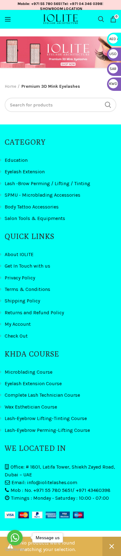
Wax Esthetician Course (31, 407)
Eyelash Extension (25, 172)
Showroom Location (61, 9)
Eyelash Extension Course (33, 383)
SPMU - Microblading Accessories (42, 195)
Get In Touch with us (27, 266)
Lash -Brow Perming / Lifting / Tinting (47, 183)
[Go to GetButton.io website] (15, 550)
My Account (18, 324)
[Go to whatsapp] (15, 537)
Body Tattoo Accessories (32, 207)
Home (10, 86)
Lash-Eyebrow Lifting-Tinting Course (46, 418)
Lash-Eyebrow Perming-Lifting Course (47, 430)
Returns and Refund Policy (34, 312)
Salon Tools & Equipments (35, 218)
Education (16, 160)
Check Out (16, 336)
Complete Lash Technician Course (42, 395)
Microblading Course (28, 372)
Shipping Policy (22, 301)
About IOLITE (19, 254)
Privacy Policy (20, 278)
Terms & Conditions (27, 289)
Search (108, 105)
